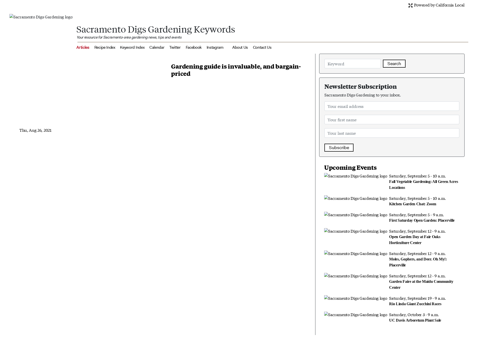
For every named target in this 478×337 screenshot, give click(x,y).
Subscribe (339, 148)
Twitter (175, 47)
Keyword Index (132, 47)
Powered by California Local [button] (439, 4)
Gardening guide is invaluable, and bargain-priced (236, 69)
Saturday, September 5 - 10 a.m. (423, 181)
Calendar (156, 47)
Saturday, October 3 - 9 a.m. (415, 316)
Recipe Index (104, 47)
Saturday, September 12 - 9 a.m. (417, 236)
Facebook (194, 47)
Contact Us (262, 47)
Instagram (215, 47)
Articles (82, 47)
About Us (240, 47)
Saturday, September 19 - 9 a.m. (417, 300)
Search (394, 64)
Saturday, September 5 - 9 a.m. (422, 216)
